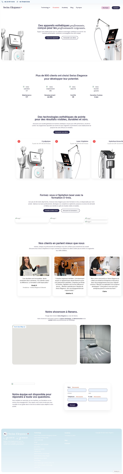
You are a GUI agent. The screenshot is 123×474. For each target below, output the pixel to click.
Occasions (56, 7)
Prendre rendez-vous (51, 210)
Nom (90, 393)
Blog (71, 7)
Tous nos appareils (52, 38)
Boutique (105, 8)
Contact (115, 8)
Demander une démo (69, 38)
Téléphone (75, 396)
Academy (65, 7)
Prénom (70, 393)
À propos (79, 7)
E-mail (94, 396)
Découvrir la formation (70, 210)
